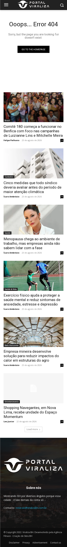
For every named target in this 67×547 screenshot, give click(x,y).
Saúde (7, 233)
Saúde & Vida (11, 289)
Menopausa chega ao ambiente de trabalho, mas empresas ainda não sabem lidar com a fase (32, 243)
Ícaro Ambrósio (11, 196)
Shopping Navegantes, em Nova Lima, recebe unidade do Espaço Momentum (30, 412)
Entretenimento (12, 401)
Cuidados (9, 177)
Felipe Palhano (11, 140)
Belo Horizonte (11, 345)
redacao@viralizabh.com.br (31, 507)
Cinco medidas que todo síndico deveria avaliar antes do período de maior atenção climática (32, 187)
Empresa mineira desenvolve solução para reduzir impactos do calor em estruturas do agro (31, 356)
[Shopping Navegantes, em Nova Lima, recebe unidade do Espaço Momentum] (33, 388)
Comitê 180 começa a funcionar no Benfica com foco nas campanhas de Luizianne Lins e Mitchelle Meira (33, 131)
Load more (32, 429)
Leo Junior (9, 421)
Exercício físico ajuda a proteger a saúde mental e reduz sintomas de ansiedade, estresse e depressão (32, 299)
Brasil (7, 120)
